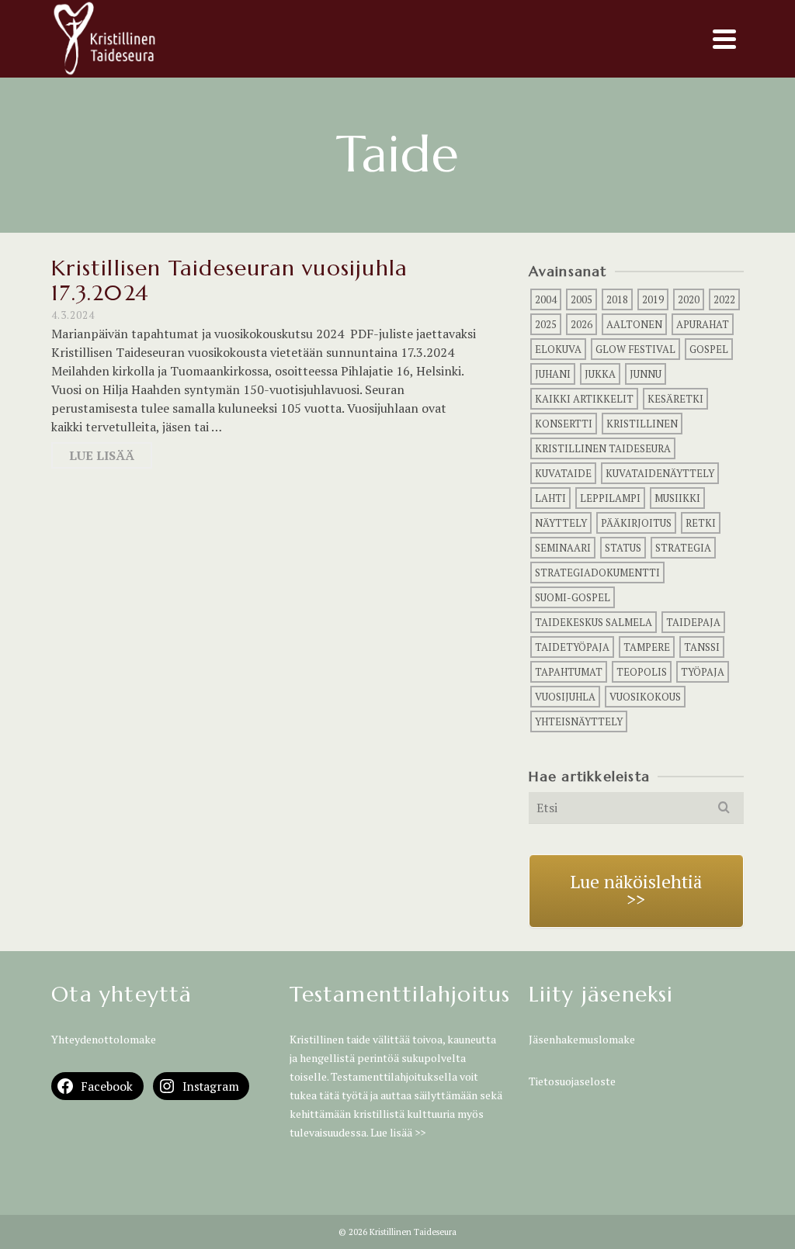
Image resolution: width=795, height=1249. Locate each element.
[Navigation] (724, 39)
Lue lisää (101, 455)
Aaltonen (634, 324)
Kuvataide (563, 473)
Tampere (646, 647)
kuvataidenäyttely (660, 473)
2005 (581, 299)
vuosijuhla (565, 697)
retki (701, 523)
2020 (689, 299)
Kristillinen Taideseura (603, 448)
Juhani (553, 374)
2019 (653, 299)
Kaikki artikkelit (584, 399)
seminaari (563, 548)
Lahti (550, 498)
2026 (581, 324)
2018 (617, 299)
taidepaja (693, 622)
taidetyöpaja (572, 647)
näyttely (561, 523)
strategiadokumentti (597, 573)
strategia (683, 548)
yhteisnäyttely (579, 721)
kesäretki (675, 399)
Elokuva (558, 349)
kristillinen (642, 424)
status (623, 548)
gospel (708, 349)
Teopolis (641, 672)
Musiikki (677, 498)
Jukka (600, 374)
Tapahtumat (568, 672)
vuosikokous (645, 697)
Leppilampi (610, 498)
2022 (724, 299)
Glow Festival (635, 349)
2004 (546, 299)
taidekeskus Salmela (593, 622)
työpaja (702, 672)
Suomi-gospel (572, 597)
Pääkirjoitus (636, 523)
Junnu (645, 374)
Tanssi (702, 647)
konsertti (563, 424)
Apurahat (702, 324)
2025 (546, 324)
